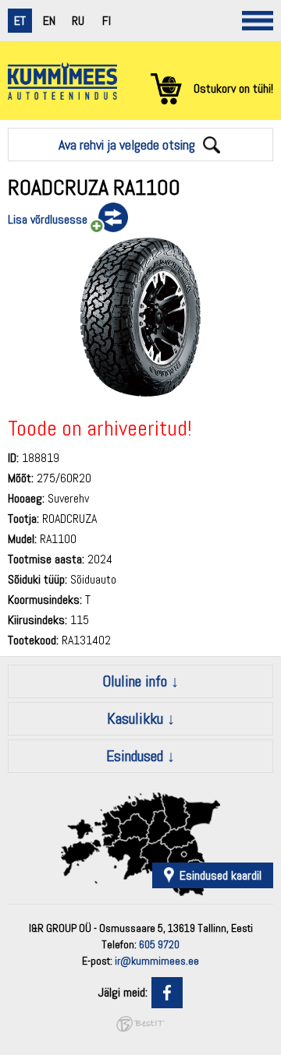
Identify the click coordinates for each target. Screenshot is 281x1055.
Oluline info (134, 681)
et (20, 20)
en (49, 20)
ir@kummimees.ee (157, 961)
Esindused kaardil (220, 875)
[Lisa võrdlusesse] (107, 218)
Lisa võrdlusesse (47, 219)
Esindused (134, 756)
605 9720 (159, 944)
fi (106, 20)
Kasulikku (135, 718)
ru (78, 20)
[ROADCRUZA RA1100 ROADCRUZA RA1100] (140, 392)
